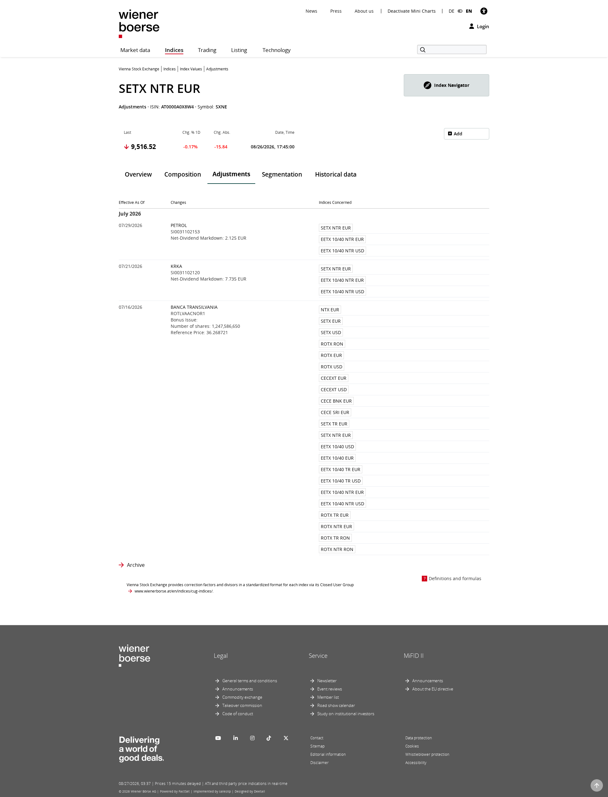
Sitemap (317, 746)
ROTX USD (331, 367)
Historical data (336, 174)
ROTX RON (332, 344)
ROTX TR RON (335, 538)
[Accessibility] (483, 11)
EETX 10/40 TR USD (341, 481)
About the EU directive (432, 689)
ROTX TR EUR (335, 515)
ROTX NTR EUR (336, 526)
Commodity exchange (242, 697)
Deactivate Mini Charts (412, 11)
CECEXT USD (334, 389)
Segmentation (282, 174)
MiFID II (414, 655)
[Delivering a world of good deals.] (141, 747)
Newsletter (327, 681)
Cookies (412, 746)
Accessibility (416, 762)
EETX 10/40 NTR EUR (342, 239)
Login (482, 26)
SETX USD (331, 332)
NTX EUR (330, 310)
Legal (221, 655)
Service (318, 655)
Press (336, 11)
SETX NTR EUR (336, 228)
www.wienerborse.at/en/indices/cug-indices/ (173, 591)
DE (451, 11)
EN (469, 11)
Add (458, 134)
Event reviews (329, 689)
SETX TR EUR (334, 424)
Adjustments (231, 174)
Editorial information (328, 754)
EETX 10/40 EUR (337, 458)
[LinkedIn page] (235, 738)
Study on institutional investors (345, 713)
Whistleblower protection (427, 754)
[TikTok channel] (269, 738)
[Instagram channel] (252, 738)
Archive (136, 564)
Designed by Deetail (250, 791)
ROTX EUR (331, 355)
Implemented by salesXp (212, 791)
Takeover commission (242, 705)
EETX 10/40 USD (337, 447)
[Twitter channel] (285, 738)
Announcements (237, 689)
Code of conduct (237, 713)
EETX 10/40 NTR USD (342, 251)
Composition (182, 174)
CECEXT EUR (333, 378)
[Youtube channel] (218, 738)
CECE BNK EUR (336, 401)
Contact (316, 738)
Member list (328, 697)
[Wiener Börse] (139, 23)
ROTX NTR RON (337, 549)
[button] (446, 85)
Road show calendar (336, 705)
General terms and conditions (249, 681)
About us (364, 11)
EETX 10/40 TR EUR (340, 469)
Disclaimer (319, 762)
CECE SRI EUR (335, 412)
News (311, 11)
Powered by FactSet (175, 791)
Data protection (418, 738)
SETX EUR (331, 321)
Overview (138, 174)
